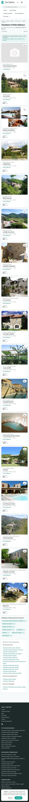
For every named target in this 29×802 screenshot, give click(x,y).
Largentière (21, 629)
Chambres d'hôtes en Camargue (8, 771)
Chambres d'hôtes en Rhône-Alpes (9, 734)
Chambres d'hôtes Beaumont (10, 651)
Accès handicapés (19, 13)
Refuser (10, 798)
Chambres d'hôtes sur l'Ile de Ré (8, 767)
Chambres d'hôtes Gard (8, 681)
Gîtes (2, 713)
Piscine (5, 10)
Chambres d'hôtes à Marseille (8, 761)
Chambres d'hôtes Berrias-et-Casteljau (12, 653)
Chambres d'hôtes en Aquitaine (8, 738)
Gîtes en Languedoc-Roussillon (8, 746)
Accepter (18, 798)
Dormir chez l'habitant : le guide (8, 754)
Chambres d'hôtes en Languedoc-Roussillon (11, 736)
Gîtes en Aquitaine (5, 748)
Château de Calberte (8, 623)
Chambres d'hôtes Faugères (10, 655)
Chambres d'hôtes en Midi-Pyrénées (9, 732)
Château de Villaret (8, 626)
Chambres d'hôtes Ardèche (9, 679)
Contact (3, 719)
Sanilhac (5, 632)
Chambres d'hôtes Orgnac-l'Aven (11, 659)
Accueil (3, 20)
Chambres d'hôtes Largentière (10, 657)
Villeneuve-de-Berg (18, 632)
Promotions (4, 715)
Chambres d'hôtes (10, 20)
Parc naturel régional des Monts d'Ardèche (14, 620)
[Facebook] (2, 724)
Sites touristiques (5, 717)
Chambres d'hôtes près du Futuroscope (10, 769)
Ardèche (24, 20)
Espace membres (5, 786)
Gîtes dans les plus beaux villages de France (11, 773)
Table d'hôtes (13, 10)
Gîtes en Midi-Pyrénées (6, 742)
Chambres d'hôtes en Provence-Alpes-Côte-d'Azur (13, 730)
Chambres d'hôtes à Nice (7, 763)
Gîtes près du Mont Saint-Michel (8, 775)
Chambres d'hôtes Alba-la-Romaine (11, 647)
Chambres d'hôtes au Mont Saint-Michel (10, 765)
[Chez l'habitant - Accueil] (7, 2)
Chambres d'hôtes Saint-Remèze (11, 667)
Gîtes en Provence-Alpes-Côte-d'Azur (10, 740)
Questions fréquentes (6, 788)
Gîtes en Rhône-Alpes (6, 744)
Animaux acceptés (7, 13)
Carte (25, 45)
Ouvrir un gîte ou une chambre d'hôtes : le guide (12, 784)
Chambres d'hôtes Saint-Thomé (10, 669)
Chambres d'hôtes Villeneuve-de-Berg (12, 673)
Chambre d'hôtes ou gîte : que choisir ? (10, 756)
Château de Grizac (8, 629)
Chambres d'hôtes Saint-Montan (11, 665)
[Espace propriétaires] (17, 2)
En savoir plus (22, 794)
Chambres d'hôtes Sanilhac (9, 671)
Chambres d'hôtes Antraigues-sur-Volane (13, 649)
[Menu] (21, 2)
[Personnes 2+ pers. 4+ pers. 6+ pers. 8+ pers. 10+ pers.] (6, 16)
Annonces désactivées (6, 721)
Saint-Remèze (7, 635)
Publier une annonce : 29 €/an (8, 782)
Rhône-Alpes (18, 20)
